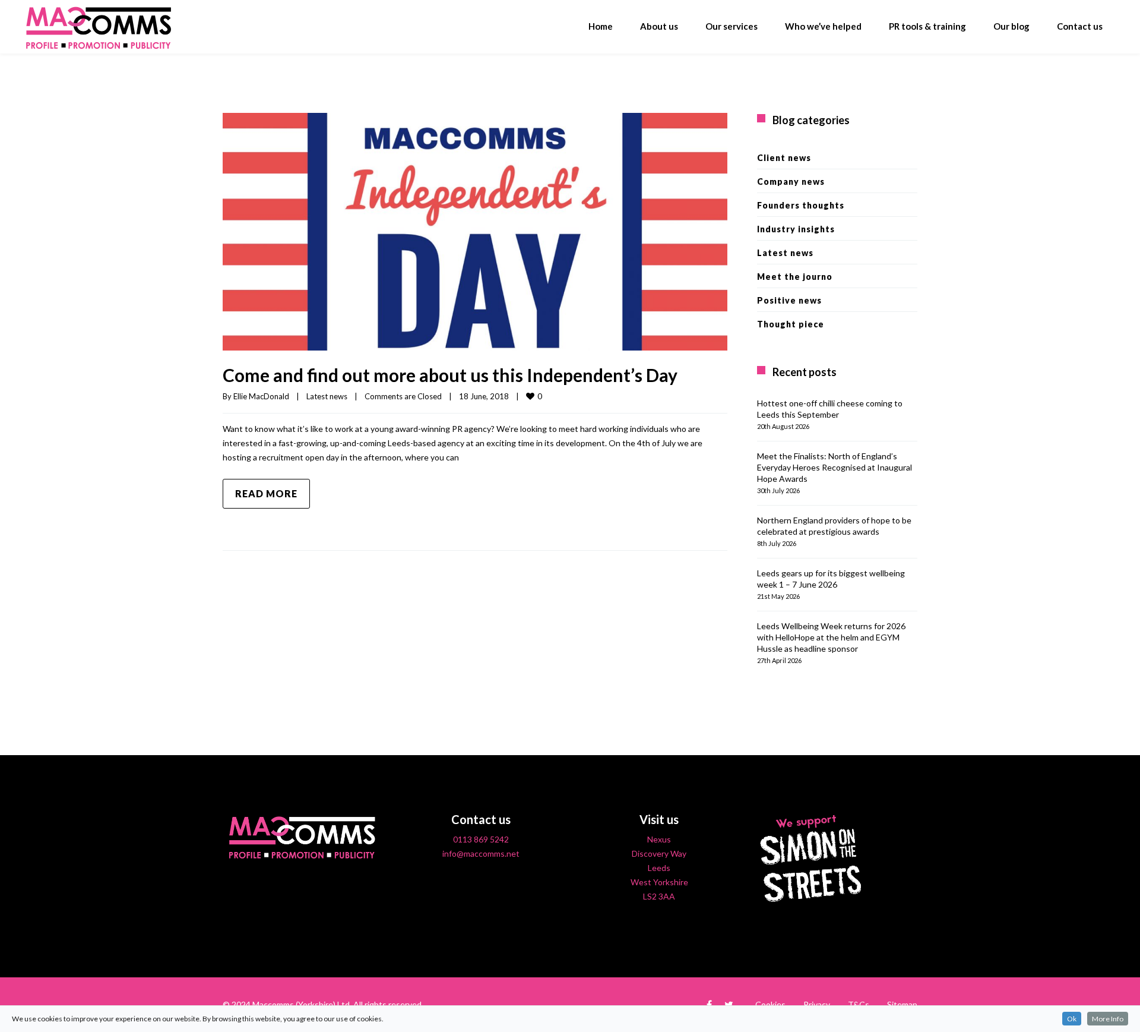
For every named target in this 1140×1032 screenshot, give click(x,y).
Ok (1071, 1018)
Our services (731, 26)
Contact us (1080, 26)
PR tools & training (927, 26)
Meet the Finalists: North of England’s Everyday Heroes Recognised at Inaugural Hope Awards (834, 467)
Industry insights (796, 229)
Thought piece (790, 324)
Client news (784, 158)
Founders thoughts (800, 205)
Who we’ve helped (823, 26)
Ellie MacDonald (261, 396)
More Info (1107, 1018)
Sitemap (902, 1004)
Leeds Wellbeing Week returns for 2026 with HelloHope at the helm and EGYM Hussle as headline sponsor (831, 637)
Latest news (326, 396)
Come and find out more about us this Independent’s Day (450, 375)
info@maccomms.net (481, 853)
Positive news (789, 300)
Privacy (816, 1004)
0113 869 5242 (481, 839)
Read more (266, 493)
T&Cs (858, 1004)
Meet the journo (794, 277)
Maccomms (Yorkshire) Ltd (301, 1004)
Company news (791, 181)
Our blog (1011, 26)
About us (659, 26)
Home (600, 26)
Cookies (770, 1004)
